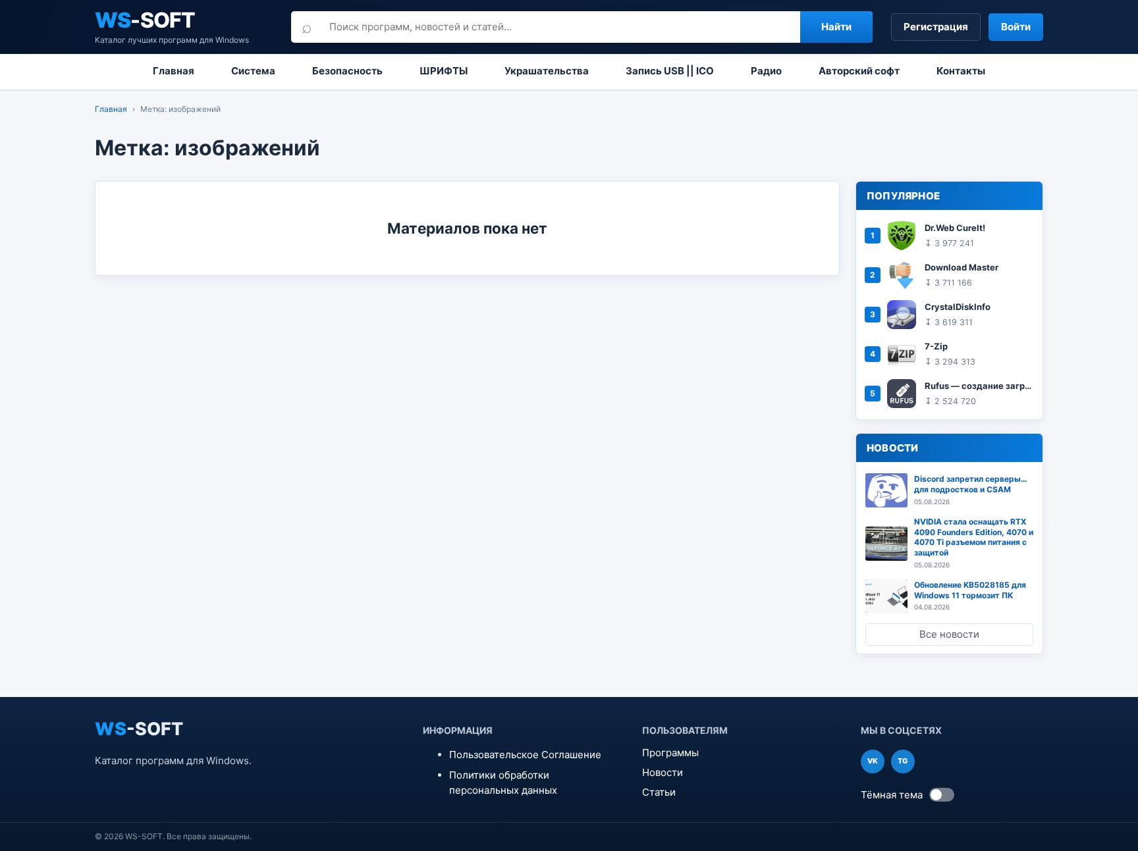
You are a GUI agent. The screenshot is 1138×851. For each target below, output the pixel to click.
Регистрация (936, 26)
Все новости (949, 634)
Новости (662, 772)
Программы (670, 752)
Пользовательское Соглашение (525, 754)
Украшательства (546, 70)
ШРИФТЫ (444, 70)
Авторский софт (859, 70)
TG (903, 760)
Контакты (960, 70)
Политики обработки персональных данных (503, 782)
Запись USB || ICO (670, 70)
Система (253, 70)
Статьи (659, 792)
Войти (1016, 26)
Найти (836, 26)
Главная (173, 70)
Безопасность (347, 70)
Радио (766, 70)
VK (872, 760)
